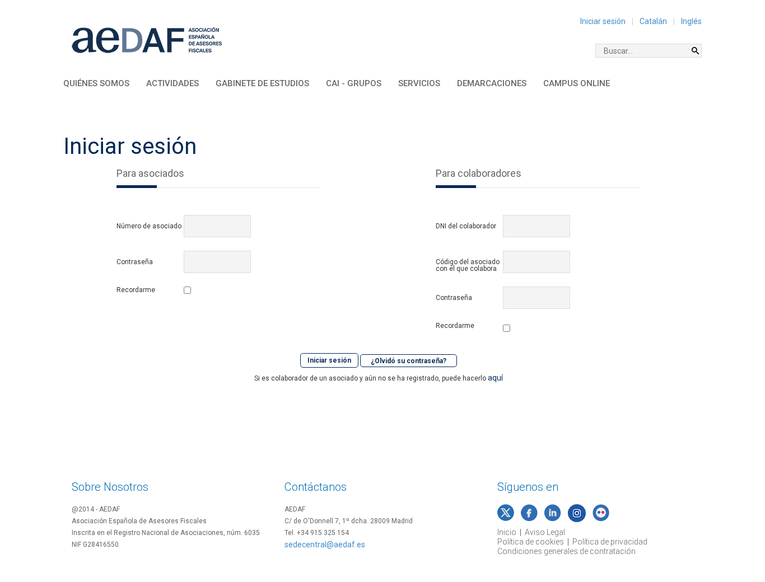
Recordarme (135, 290)
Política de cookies (530, 541)
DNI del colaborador (466, 226)
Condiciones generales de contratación (566, 551)
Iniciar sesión (603, 21)
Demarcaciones (491, 83)
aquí (495, 377)
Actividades (172, 83)
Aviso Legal (545, 532)
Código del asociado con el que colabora (468, 265)
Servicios (419, 83)
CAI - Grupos (353, 83)
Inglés (691, 21)
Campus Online (576, 83)
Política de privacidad (609, 541)
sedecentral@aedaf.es (324, 544)
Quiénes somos (96, 83)
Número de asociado (148, 226)
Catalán (653, 21)
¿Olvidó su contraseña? (408, 360)
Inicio (506, 532)
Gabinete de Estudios (262, 83)
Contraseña (134, 262)
